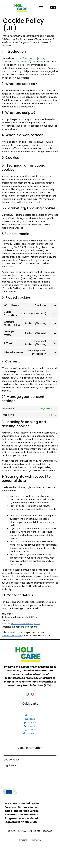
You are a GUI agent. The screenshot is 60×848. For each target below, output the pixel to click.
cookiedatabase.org (12, 635)
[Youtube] (32, 694)
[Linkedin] (27, 694)
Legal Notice (11, 765)
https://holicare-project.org (30, 58)
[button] (41, 7)
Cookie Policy (12, 759)
